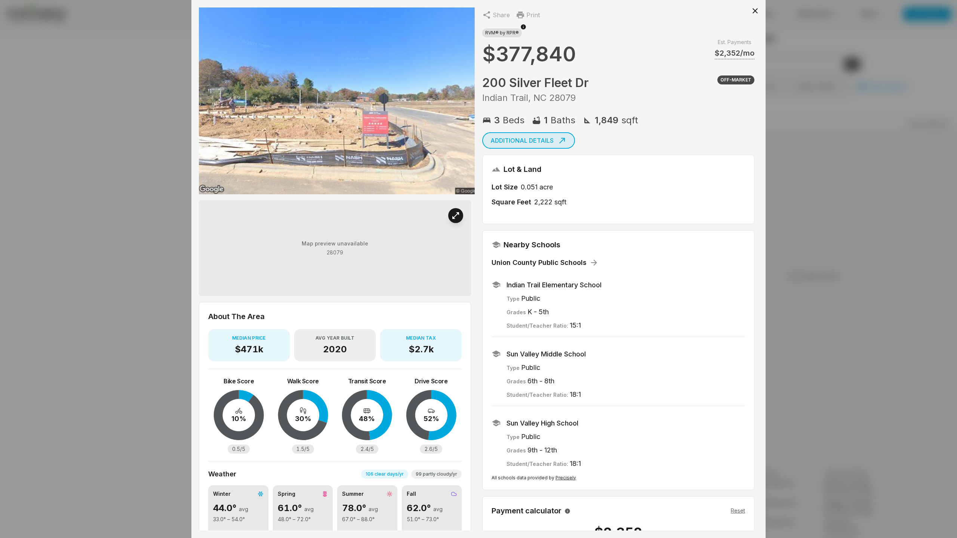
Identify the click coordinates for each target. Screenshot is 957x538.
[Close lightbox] (755, 10)
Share (501, 15)
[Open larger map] (455, 215)
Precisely (566, 477)
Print (533, 15)
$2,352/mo (734, 53)
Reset (738, 510)
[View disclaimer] (567, 510)
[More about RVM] (523, 30)
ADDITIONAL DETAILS (522, 140)
